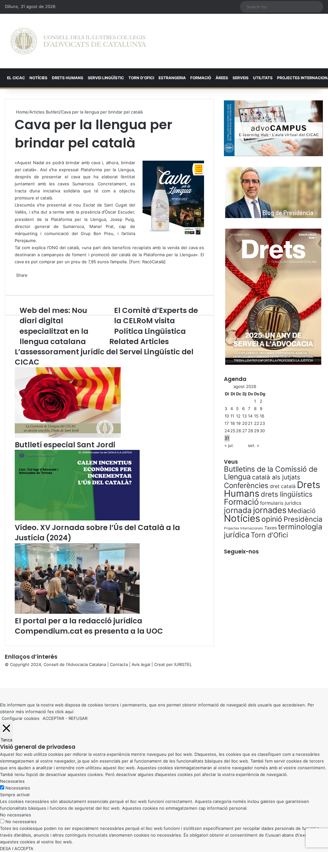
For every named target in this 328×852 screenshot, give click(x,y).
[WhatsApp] (16, 155)
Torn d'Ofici (269, 535)
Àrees (222, 77)
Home (21, 111)
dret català (283, 486)
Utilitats (263, 77)
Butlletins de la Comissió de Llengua (270, 473)
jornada (238, 510)
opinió (271, 519)
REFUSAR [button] (78, 718)
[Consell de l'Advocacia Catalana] (78, 41)
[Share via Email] (19, 281)
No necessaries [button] (15, 814)
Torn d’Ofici (141, 77)
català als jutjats (276, 477)
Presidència (302, 519)
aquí (69, 711)
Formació (200, 77)
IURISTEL (183, 664)
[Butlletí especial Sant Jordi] (68, 436)
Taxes (270, 527)
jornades (269, 510)
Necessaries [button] (12, 781)
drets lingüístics (286, 494)
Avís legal (141, 664)
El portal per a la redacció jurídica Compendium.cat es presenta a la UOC (89, 626)
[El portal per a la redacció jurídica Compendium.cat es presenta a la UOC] (77, 612)
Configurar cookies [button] (20, 718)
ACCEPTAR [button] (53, 718)
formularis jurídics (280, 503)
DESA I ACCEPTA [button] (16, 848)
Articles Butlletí (44, 111)
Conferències (246, 485)
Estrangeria (172, 77)
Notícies (38, 77)
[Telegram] (18, 281)
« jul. (229, 445)
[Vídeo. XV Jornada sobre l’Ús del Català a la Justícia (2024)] (77, 518)
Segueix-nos (241, 551)
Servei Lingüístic (106, 77)
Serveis (241, 77)
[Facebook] (0, 677)
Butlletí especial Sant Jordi (65, 445)
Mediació (302, 511)
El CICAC (16, 77)
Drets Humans (67, 77)
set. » (253, 445)
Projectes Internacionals (243, 528)
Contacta (119, 664)
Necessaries (17, 787)
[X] (15, 155)
